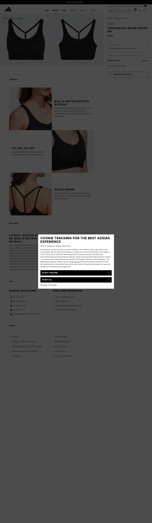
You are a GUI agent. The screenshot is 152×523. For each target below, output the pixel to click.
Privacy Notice (74, 262)
